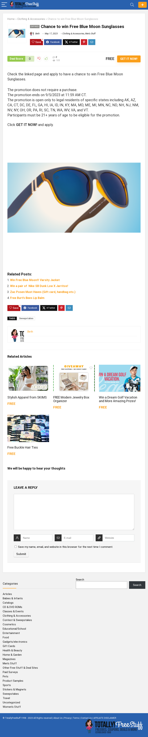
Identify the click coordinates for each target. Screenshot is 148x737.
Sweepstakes (26, 318)
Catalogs (8, 602)
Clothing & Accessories (31, 19)
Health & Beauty (12, 650)
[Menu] (4, 5)
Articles (7, 594)
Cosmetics (9, 624)
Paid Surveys (10, 672)
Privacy (67, 718)
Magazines (9, 659)
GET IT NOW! (128, 59)
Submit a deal (142, 5)
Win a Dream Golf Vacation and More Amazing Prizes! (118, 399)
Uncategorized (11, 702)
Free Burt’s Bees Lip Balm (27, 298)
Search (80, 579)
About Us (57, 718)
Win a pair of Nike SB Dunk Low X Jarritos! (39, 286)
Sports (7, 685)
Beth (37, 33)
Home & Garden (12, 654)
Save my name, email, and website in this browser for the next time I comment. (65, 547)
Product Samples (13, 680)
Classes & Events (13, 611)
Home (11, 19)
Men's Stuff (90, 33)
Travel (6, 698)
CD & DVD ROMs (12, 607)
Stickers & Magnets (14, 689)
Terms (76, 718)
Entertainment (11, 633)
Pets (5, 676)
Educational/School (14, 628)
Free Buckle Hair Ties (22, 447)
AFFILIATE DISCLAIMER (104, 718)
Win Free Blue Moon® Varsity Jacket (35, 280)
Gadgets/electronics (15, 641)
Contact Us (86, 718)
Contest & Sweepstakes (17, 620)
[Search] (132, 5)
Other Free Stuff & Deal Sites (20, 667)
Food (6, 637)
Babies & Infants (13, 598)
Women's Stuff (12, 706)
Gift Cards (9, 646)
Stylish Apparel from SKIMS (27, 397)
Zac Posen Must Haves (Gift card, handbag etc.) (42, 292)
